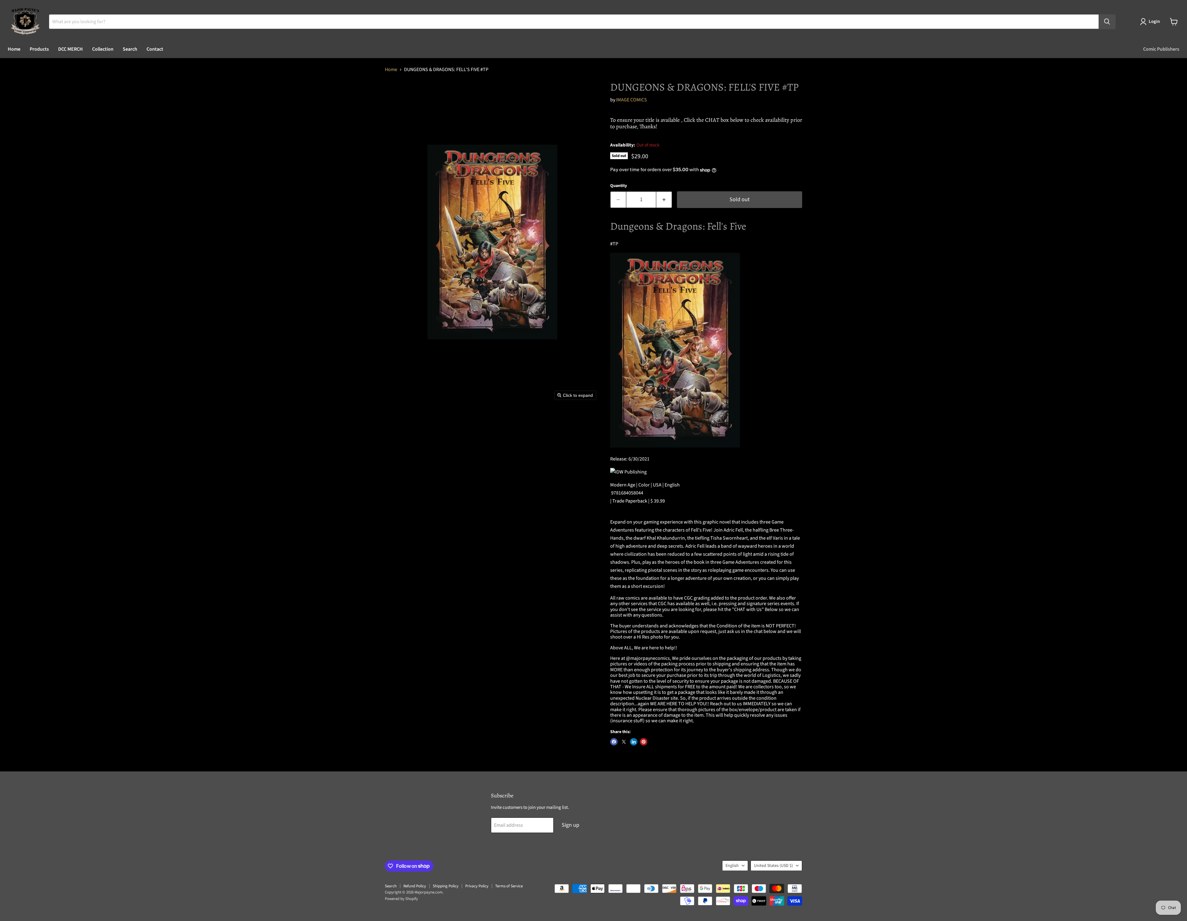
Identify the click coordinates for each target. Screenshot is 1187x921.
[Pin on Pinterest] (643, 741)
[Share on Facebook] (614, 741)
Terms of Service (509, 886)
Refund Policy (414, 886)
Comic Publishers (1161, 49)
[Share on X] (624, 741)
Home (14, 49)
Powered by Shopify (401, 899)
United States (773, 866)
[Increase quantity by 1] (664, 199)
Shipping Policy (445, 886)
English (732, 866)
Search (130, 49)
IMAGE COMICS (631, 99)
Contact (155, 49)
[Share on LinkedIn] (633, 741)
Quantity (618, 185)
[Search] (1107, 22)
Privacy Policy (476, 886)
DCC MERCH (70, 49)
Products (39, 49)
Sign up (570, 825)
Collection (102, 49)
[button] (1151, 21)
